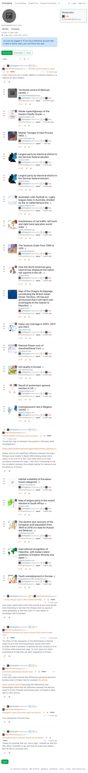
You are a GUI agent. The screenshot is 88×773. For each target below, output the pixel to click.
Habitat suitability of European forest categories (20, 436)
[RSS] (28, 59)
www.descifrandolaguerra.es (29, 95)
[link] (8, 72)
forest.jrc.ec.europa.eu (26, 485)
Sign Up (81, 3)
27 (21, 569)
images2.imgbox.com (26, 117)
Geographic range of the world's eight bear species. (21, 712)
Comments (18, 53)
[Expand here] (12, 93)
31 (21, 360)
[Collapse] (4, 65)
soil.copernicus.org (25, 370)
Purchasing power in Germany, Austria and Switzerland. (23, 738)
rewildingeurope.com (26, 533)
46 (22, 338)
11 (21, 400)
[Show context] (4, 72)
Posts (28, 53)
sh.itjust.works (23, 160)
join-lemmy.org (78, 769)
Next (5, 762)
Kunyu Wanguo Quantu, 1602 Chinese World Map (23, 600)
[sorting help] (25, 59)
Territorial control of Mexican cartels (41, 69)
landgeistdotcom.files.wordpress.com (32, 579)
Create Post (33, 3)
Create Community (48, 3)
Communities (20, 3)
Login (74, 3)
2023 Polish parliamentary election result (17, 672)
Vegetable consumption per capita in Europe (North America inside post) (27, 633)
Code (68, 769)
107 (22, 168)
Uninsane (7, 3)
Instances (54, 769)
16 (21, 238)
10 (21, 190)
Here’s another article (11, 684)
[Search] (69, 3)
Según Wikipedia (9, 75)
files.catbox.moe (24, 330)
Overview (7, 53)
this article (42, 680)
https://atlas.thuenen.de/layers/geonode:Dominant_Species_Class (30, 448)
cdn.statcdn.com (24, 351)
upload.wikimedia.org (26, 138)
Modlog (44, 769)
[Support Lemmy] (59, 3)
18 (21, 104)
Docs (61, 769)
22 (21, 284)
